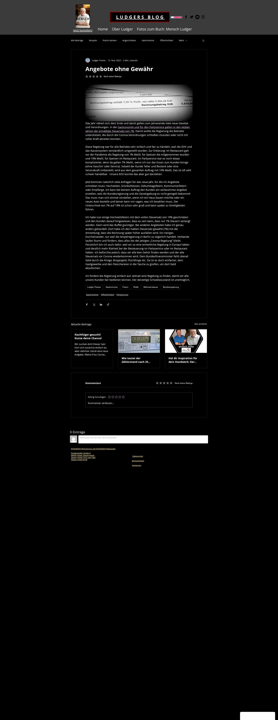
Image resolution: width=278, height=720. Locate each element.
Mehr (181, 40)
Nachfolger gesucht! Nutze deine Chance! (88, 336)
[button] (203, 40)
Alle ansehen (200, 324)
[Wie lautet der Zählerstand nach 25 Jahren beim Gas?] (139, 341)
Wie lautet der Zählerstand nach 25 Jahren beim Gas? (135, 360)
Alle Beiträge (77, 40)
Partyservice (122, 294)
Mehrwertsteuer (150, 287)
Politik (136, 287)
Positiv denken (110, 40)
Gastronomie (148, 40)
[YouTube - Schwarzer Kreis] (197, 17)
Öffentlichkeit (166, 40)
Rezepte (93, 40)
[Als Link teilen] (108, 304)
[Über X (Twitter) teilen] (94, 304)
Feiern (125, 287)
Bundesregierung (171, 287)
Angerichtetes (129, 40)
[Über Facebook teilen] (86, 304)
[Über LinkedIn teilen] (101, 304)
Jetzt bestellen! (82, 30)
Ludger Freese (94, 287)
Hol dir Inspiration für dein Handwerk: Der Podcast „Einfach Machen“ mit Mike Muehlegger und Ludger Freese (186, 360)
